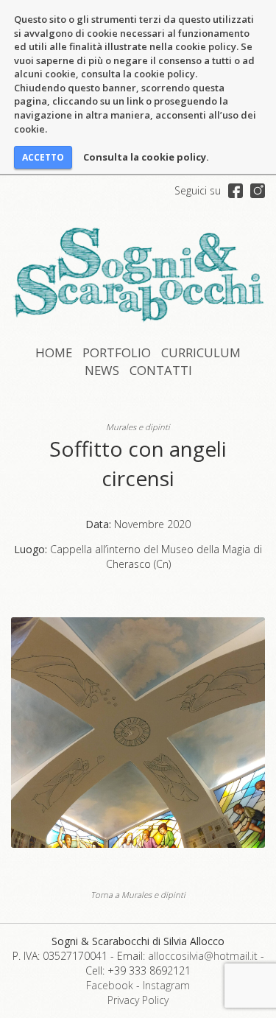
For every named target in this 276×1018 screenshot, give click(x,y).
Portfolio (116, 352)
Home (53, 352)
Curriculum (201, 352)
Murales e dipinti (138, 426)
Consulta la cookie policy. (146, 157)
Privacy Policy (138, 1000)
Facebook (109, 985)
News (102, 370)
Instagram (166, 985)
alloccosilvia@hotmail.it (203, 956)
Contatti (161, 370)
